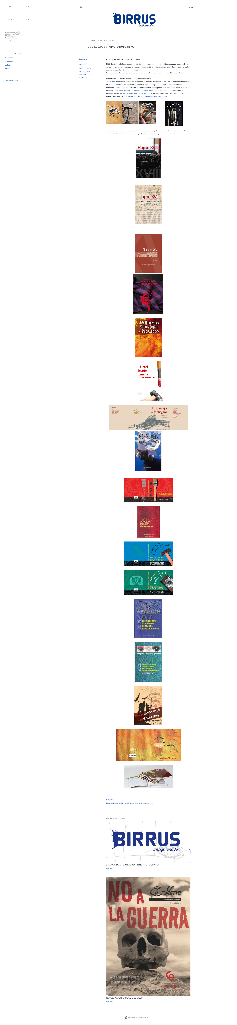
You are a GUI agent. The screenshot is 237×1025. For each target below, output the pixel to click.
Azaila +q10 (120, 88)
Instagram (9, 61)
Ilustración (83, 77)
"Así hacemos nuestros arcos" (142, 91)
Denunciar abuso (11, 81)
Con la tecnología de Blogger (138, 1017)
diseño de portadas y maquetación (175, 131)
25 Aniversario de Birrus (120, 47)
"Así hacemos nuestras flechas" (134, 93)
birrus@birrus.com (12, 40)
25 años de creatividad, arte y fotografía (132, 865)
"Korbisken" (111, 82)
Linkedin (8, 65)
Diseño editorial (85, 68)
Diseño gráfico (84, 71)
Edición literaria (85, 74)
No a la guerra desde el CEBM (124, 998)
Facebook (9, 57)
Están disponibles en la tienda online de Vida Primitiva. (147, 96)
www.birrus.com (11, 42)
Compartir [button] (83, 59)
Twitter (7, 69)
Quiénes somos (96, 47)
